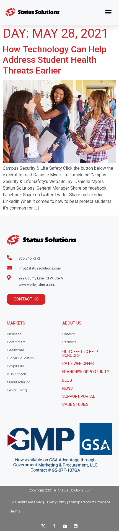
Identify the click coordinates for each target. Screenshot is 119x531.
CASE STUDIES (75, 404)
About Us (71, 323)
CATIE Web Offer (78, 363)
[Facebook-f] (54, 526)
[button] (108, 12)
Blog (67, 380)
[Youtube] (65, 526)
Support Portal (78, 396)
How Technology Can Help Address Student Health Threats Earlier (55, 60)
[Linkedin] (76, 526)
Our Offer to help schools (80, 353)
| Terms (14, 511)
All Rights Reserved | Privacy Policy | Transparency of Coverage (61, 502)
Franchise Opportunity (85, 372)
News (67, 388)
